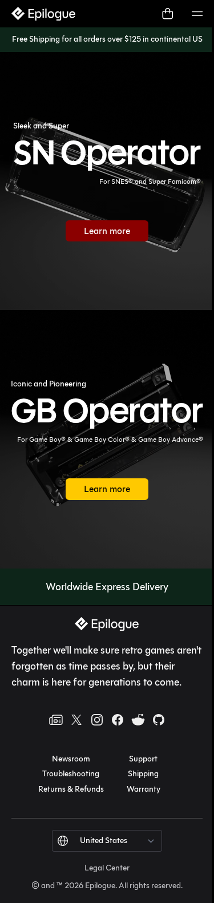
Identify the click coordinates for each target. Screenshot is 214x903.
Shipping (143, 774)
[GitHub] (158, 720)
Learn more (116, 233)
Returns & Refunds (71, 789)
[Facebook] (117, 720)
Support (143, 759)
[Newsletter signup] (56, 720)
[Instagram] (97, 720)
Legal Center (107, 868)
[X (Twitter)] (76, 720)
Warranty (143, 789)
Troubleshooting (70, 774)
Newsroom (71, 759)
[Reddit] (138, 720)
